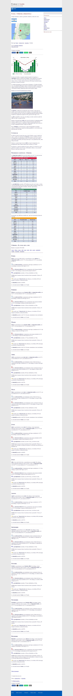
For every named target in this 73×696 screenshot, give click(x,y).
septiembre (38, 250)
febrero (16, 250)
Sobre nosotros (19, 692)
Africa (45, 18)
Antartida (45, 22)
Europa (45, 26)
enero (13, 250)
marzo (19, 250)
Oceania (45, 29)
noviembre (17, 251)
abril (22, 250)
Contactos (26, 692)
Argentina (27, 43)
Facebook (13, 52)
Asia (45, 23)
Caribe (45, 25)
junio (28, 250)
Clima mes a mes (14, 46)
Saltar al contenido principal (16, 0)
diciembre (22, 251)
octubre (12, 251)
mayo (25, 250)
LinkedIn (21, 52)
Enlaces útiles (33, 692)
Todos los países (16, 681)
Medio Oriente (46, 28)
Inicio (17, 43)
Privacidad (40, 692)
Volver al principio (15, 671)
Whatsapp (26, 52)
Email (30, 52)
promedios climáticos (18, 45)
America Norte (47, 19)
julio (31, 250)
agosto (34, 250)
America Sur (21, 43)
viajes (17, 4)
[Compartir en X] (17, 52)
